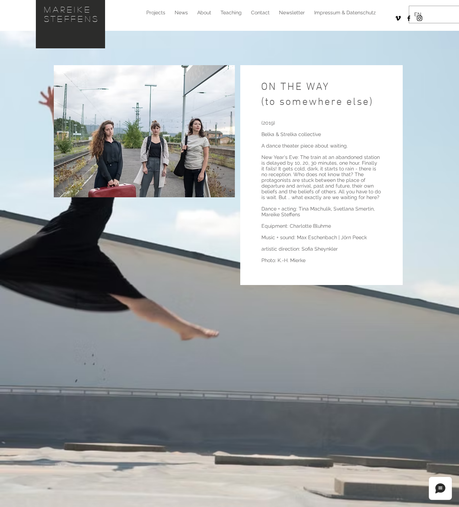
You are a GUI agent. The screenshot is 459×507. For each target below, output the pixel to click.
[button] (144, 131)
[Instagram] (419, 18)
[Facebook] (408, 18)
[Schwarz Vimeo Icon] (398, 18)
